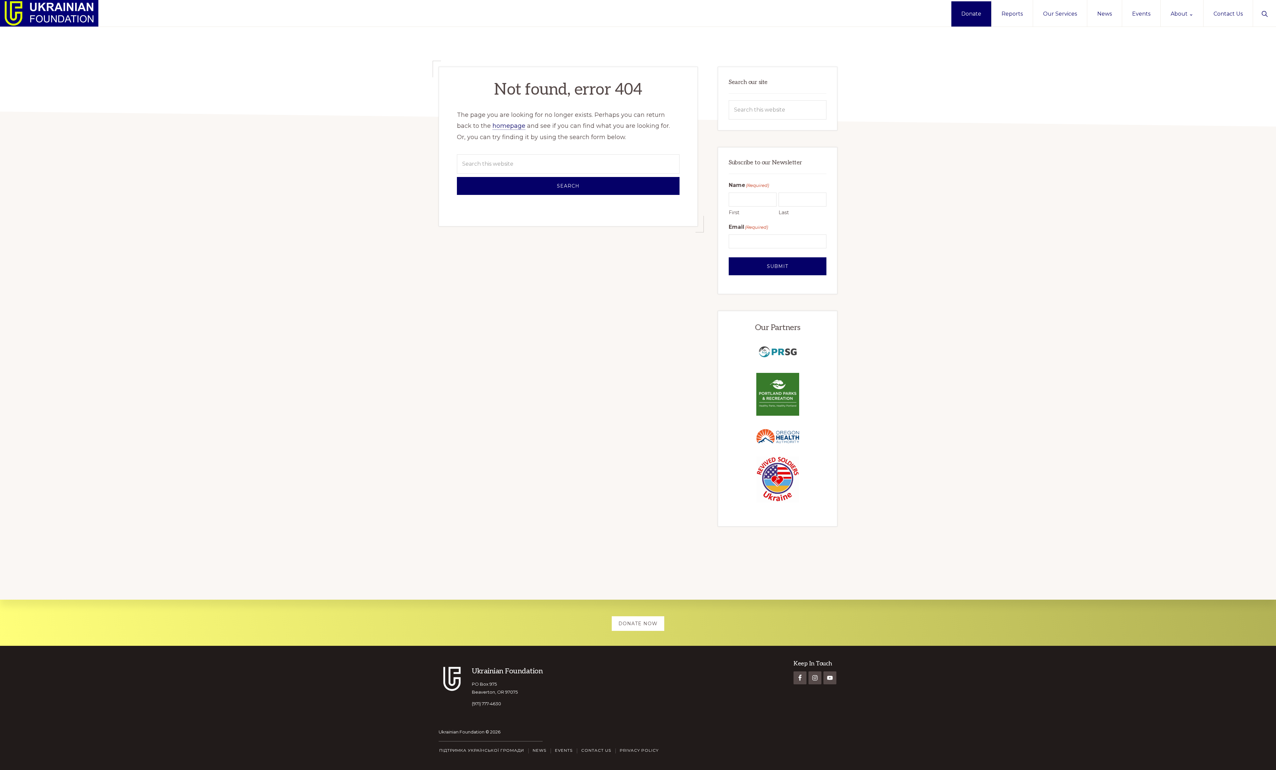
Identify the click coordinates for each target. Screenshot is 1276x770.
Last (784, 212)
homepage (508, 125)
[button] (1264, 13)
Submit (777, 266)
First (734, 212)
